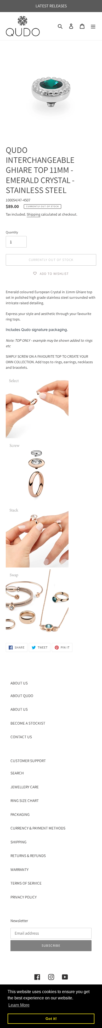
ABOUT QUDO (21, 695)
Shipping (33, 214)
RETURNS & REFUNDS (28, 855)
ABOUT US (19, 709)
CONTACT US (21, 736)
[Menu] (93, 26)
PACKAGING (20, 814)
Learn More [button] (19, 1005)
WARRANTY (19, 869)
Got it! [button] (51, 1018)
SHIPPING (18, 841)
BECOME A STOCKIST (27, 723)
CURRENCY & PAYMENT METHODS (37, 828)
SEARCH (17, 772)
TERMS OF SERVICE (26, 883)
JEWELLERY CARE (24, 786)
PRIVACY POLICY (23, 897)
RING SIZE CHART (24, 800)
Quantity (12, 232)
